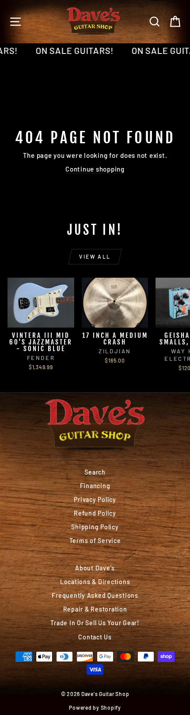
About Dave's (95, 568)
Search (95, 472)
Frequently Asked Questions (95, 595)
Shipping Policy (94, 527)
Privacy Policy (95, 499)
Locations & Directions (95, 581)
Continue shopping (95, 169)
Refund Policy (95, 513)
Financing (95, 485)
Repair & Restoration (95, 609)
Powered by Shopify (95, 707)
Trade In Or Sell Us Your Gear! (95, 623)
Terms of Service (95, 540)
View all (94, 256)
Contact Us (95, 637)
